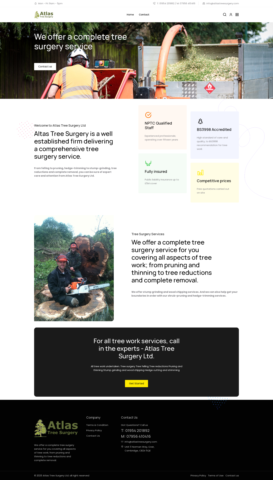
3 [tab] (141, 94)
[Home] (43, 15)
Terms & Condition (97, 425)
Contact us (45, 78)
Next (262, 52)
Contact (144, 14)
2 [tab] (136, 94)
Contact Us (93, 435)
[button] (231, 15)
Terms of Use (216, 475)
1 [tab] (131, 94)
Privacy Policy (94, 430)
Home (130, 14)
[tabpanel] (136, 60)
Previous (10, 52)
